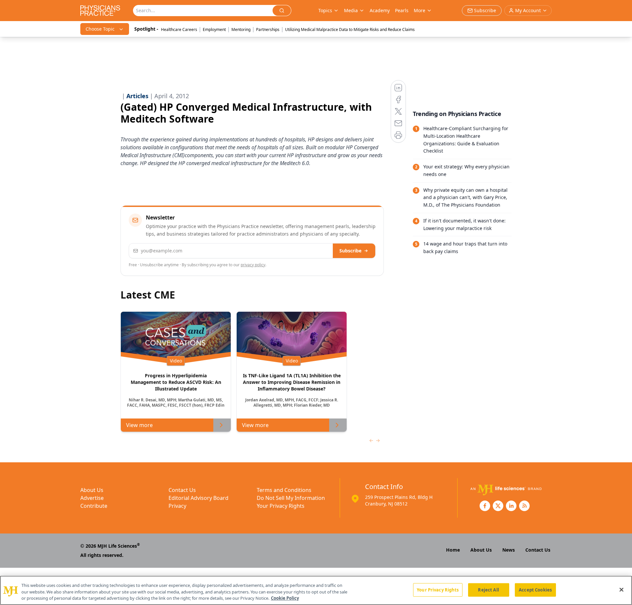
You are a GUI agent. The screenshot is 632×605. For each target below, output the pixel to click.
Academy (380, 10)
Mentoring (240, 29)
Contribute (93, 505)
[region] (316, 590)
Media (351, 10)
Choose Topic (100, 29)
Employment (214, 29)
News (508, 550)
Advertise (92, 498)
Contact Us (182, 490)
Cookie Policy (285, 598)
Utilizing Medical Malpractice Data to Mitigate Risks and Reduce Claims (350, 29)
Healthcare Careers (179, 29)
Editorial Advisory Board (198, 498)
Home (453, 550)
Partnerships (267, 29)
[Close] (621, 589)
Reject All (488, 589)
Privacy (177, 505)
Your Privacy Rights (280, 505)
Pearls (401, 10)
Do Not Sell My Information (291, 498)
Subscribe (350, 250)
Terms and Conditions (284, 490)
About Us (91, 490)
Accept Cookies (535, 589)
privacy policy (253, 265)
